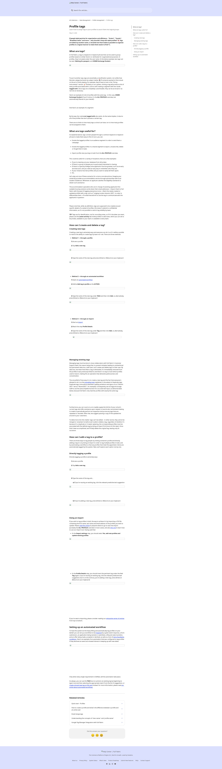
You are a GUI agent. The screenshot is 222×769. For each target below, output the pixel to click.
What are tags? (137, 27)
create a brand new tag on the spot (81, 685)
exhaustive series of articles (115, 618)
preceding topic (90, 382)
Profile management (98, 20)
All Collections (73, 20)
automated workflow (86, 280)
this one (113, 528)
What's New (102, 760)
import (80, 322)
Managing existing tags (141, 41)
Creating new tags (139, 38)
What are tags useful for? (140, 30)
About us (74, 760)
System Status (93, 760)
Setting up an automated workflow (140, 55)
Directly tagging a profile (141, 49)
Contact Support (145, 760)
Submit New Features (127, 760)
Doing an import (139, 51)
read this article (84, 526)
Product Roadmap (113, 760)
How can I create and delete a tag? (141, 34)
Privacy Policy (83, 760)
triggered (99, 633)
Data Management (85, 20)
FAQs (136, 760)
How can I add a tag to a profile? (140, 44)
